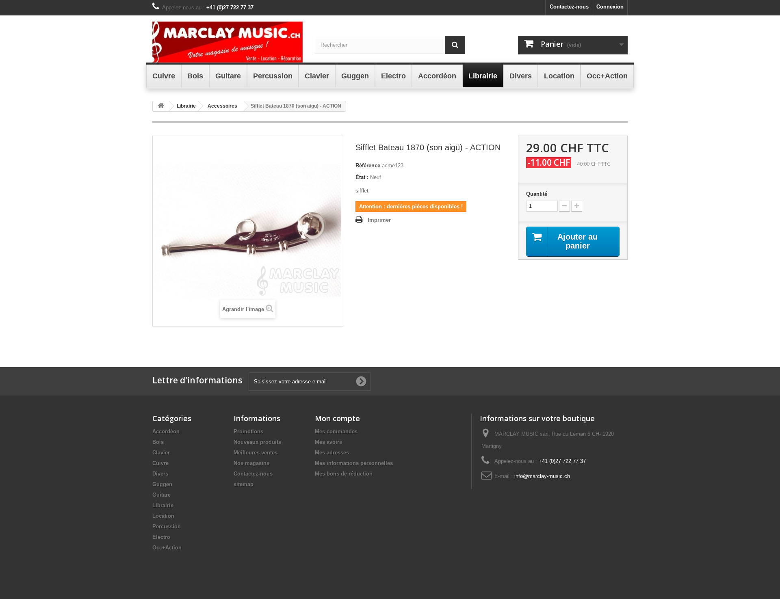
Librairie (162, 505)
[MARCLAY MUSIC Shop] (227, 42)
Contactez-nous (569, 7)
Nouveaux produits (257, 442)
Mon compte (337, 418)
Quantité (536, 194)
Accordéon (166, 431)
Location (163, 516)
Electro (161, 537)
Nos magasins (251, 463)
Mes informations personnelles (354, 463)
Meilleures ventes (255, 453)
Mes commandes (336, 431)
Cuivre (160, 463)
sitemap (244, 484)
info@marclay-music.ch (542, 476)
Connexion (610, 7)
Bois (158, 442)
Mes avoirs (328, 442)
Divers (160, 474)
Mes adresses (332, 453)
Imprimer (379, 220)
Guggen (162, 484)
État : (361, 177)
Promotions (248, 431)
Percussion (166, 526)
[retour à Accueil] (161, 106)
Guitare (161, 495)
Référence (367, 165)
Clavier (161, 453)
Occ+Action (167, 548)
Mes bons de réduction (344, 474)
